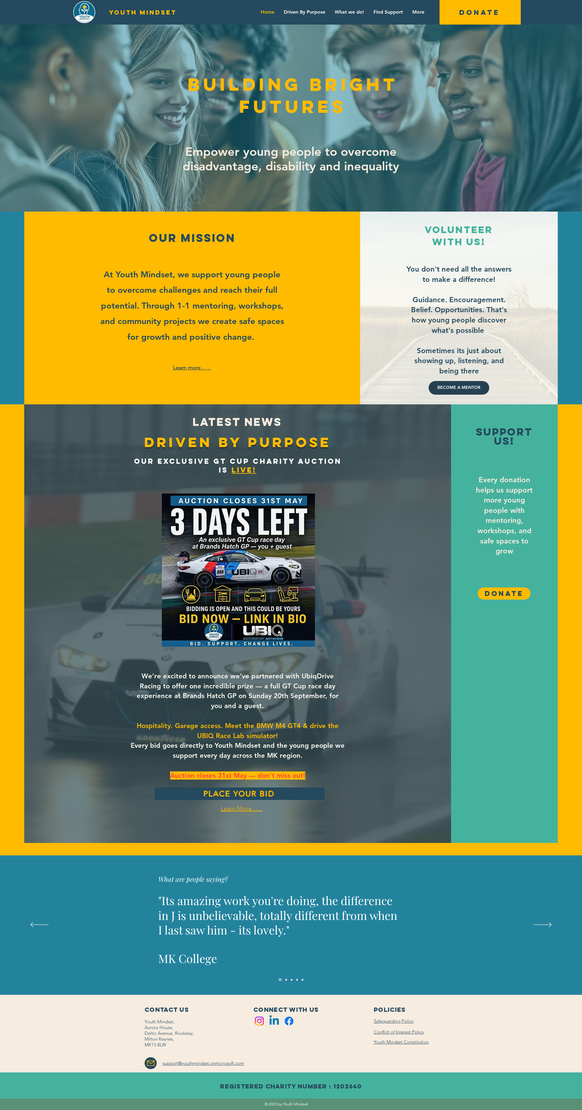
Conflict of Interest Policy (399, 1032)
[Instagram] (259, 1021)
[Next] (543, 925)
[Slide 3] (286, 980)
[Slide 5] (302, 980)
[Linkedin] (274, 1021)
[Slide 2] (297, 980)
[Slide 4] (292, 980)
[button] (480, 12)
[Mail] (151, 1063)
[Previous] (39, 925)
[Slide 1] (280, 979)
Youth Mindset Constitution (401, 1042)
